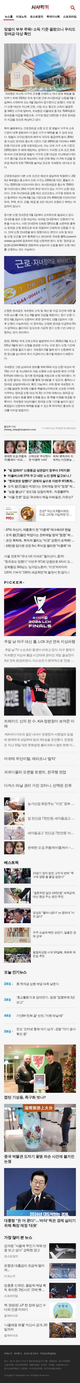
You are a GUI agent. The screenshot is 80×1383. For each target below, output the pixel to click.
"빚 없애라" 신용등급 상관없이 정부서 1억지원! (39, 470)
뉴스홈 (9, 16)
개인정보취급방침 (48, 1353)
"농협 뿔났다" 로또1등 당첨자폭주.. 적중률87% (38, 491)
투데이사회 (53, 16)
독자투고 (18, 1353)
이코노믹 (21, 16)
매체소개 (8, 1353)
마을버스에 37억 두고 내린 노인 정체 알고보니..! (39, 475)
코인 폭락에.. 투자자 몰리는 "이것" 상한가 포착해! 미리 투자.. (41, 540)
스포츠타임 (70, 16)
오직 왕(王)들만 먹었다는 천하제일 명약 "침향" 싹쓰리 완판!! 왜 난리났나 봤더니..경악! (42, 486)
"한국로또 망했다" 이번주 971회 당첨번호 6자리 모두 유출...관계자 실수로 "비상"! (40, 561)
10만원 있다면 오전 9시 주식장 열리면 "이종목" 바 (38, 545)
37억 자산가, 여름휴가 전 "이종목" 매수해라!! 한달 (38, 529)
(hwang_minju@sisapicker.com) (20, 429)
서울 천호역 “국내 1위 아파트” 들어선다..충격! (34, 556)
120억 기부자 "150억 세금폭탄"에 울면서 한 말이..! (36, 572)
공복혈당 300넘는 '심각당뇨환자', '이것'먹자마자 (35, 567)
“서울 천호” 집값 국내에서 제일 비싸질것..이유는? (40, 497)
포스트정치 (36, 16)
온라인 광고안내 (31, 1353)
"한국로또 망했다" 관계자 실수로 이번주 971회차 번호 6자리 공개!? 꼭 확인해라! (42, 481)
